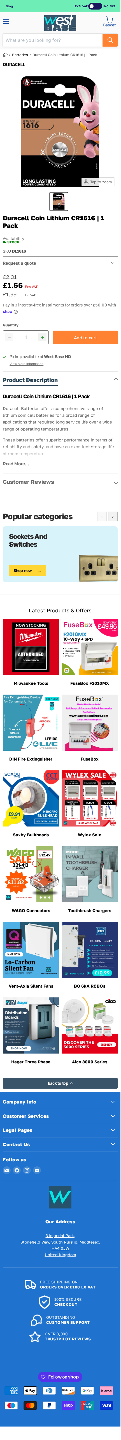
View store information (26, 364)
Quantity (10, 325)
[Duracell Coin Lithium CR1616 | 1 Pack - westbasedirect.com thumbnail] (59, 201)
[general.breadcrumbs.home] (7, 55)
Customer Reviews (28, 481)
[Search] (110, 40)
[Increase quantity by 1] (42, 337)
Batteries (20, 54)
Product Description (30, 379)
